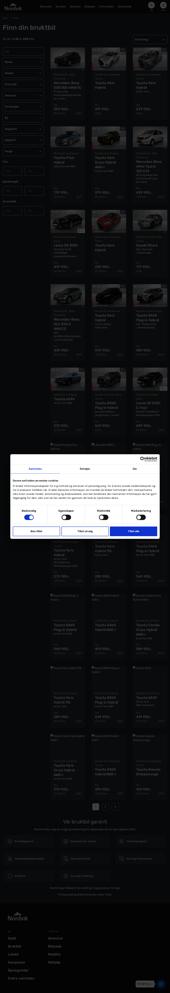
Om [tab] (135, 468)
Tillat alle (133, 531)
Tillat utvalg (85, 531)
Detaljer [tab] (85, 468)
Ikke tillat (36, 531)
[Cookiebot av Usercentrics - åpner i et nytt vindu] (142, 459)
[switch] (66, 517)
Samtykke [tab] (35, 468)
